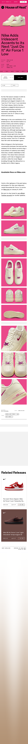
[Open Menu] (2, 7)
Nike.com (6, 190)
